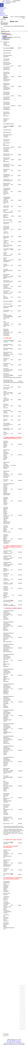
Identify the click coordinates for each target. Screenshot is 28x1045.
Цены (2, 21)
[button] (2, 5)
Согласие (4, 38)
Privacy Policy (10, 1044)
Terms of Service (18, 1044)
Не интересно (4, 23)
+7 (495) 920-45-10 (6, 0)
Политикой (4, 36)
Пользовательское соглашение (14, 1041)
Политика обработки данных (13, 1040)
